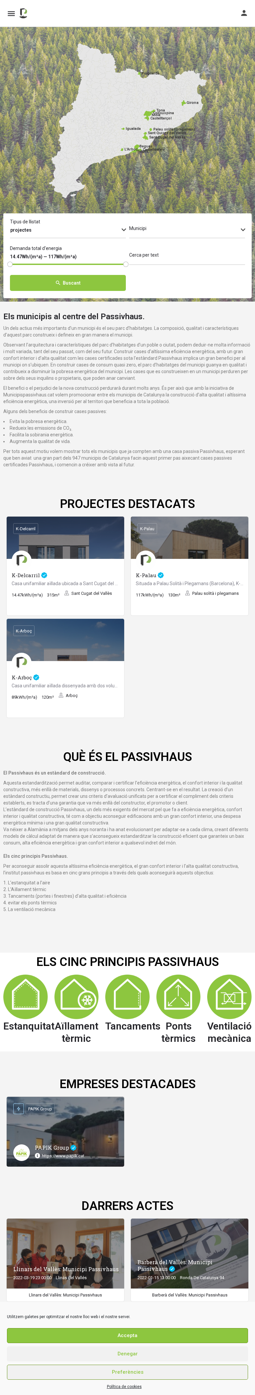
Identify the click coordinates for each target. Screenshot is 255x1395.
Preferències (127, 1372)
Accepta (127, 1335)
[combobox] (68, 230)
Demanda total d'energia (36, 248)
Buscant (72, 283)
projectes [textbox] (21, 230)
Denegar (128, 1354)
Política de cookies (124, 1386)
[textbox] (187, 230)
